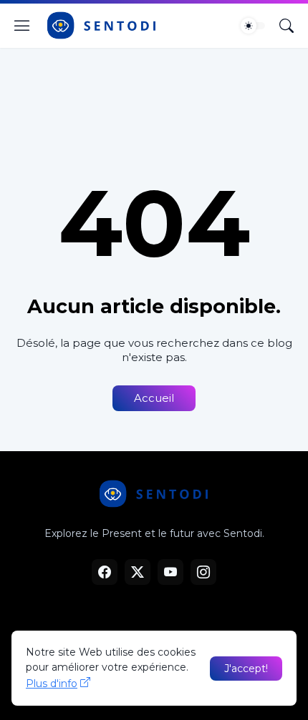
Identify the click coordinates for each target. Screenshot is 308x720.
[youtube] (170, 572)
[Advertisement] (154, 101)
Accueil (154, 398)
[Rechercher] (286, 26)
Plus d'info (51, 683)
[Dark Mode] (253, 26)
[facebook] (104, 572)
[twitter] (137, 572)
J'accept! (246, 668)
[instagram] (203, 572)
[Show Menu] (22, 26)
